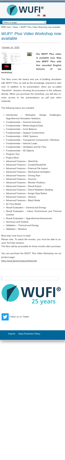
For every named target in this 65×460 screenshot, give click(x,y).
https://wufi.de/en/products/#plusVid (19, 261)
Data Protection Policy (29, 333)
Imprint (11, 333)
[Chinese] (44, 15)
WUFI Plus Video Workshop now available (40, 27)
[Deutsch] (38, 15)
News (15, 27)
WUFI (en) (31, 3)
